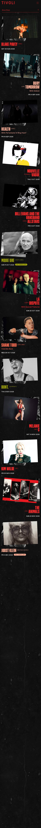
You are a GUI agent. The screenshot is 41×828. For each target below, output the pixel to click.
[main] (20, 414)
